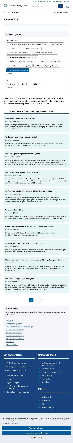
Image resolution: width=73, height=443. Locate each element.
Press (34, 1)
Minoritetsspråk (57, 1)
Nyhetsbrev (46, 400)
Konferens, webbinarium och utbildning (17, 387)
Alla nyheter (9, 321)
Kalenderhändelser (12, 345)
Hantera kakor (36, 438)
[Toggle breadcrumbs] (8, 12)
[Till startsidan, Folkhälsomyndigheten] (15, 5)
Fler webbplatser (48, 369)
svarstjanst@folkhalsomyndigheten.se (17, 367)
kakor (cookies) (14, 423)
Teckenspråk (41, 1)
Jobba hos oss (12, 379)
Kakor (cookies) (47, 376)
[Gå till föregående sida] (42, 300)
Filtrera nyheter (13, 34)
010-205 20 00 (22, 371)
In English (66, 1)
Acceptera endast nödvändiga (36, 433)
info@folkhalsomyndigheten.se (15, 363)
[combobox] (46, 6)
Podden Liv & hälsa (48, 407)
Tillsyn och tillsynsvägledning (15, 339)
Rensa (9, 74)
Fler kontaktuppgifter (15, 376)
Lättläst (49, 1)
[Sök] (60, 6)
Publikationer (10, 342)
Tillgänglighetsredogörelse (51, 372)
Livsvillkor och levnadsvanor (15, 330)
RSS (43, 404)
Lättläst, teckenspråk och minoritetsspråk (51, 364)
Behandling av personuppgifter (18, 392)
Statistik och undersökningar (15, 336)
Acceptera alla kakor (36, 428)
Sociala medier (47, 397)
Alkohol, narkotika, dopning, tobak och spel (19, 327)
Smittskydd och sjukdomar (14, 324)
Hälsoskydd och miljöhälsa (14, 333)
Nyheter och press (13, 383)
